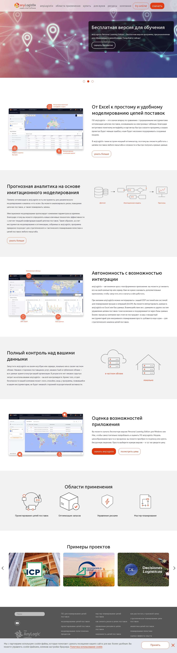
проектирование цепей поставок (75, 626)
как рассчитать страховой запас (144, 613)
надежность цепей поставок (108, 634)
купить (87, 6)
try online (141, 6)
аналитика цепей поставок (142, 626)
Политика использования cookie (86, 646)
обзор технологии (103, 50)
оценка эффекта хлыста (141, 635)
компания (125, 6)
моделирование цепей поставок (75, 621)
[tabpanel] (34, 569)
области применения (68, 6)
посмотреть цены (129, 451)
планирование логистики (141, 631)
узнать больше (101, 153)
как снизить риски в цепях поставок (111, 621)
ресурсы (112, 6)
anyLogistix (46, 6)
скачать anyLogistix (104, 451)
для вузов (99, 6)
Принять (155, 645)
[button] (84, 82)
